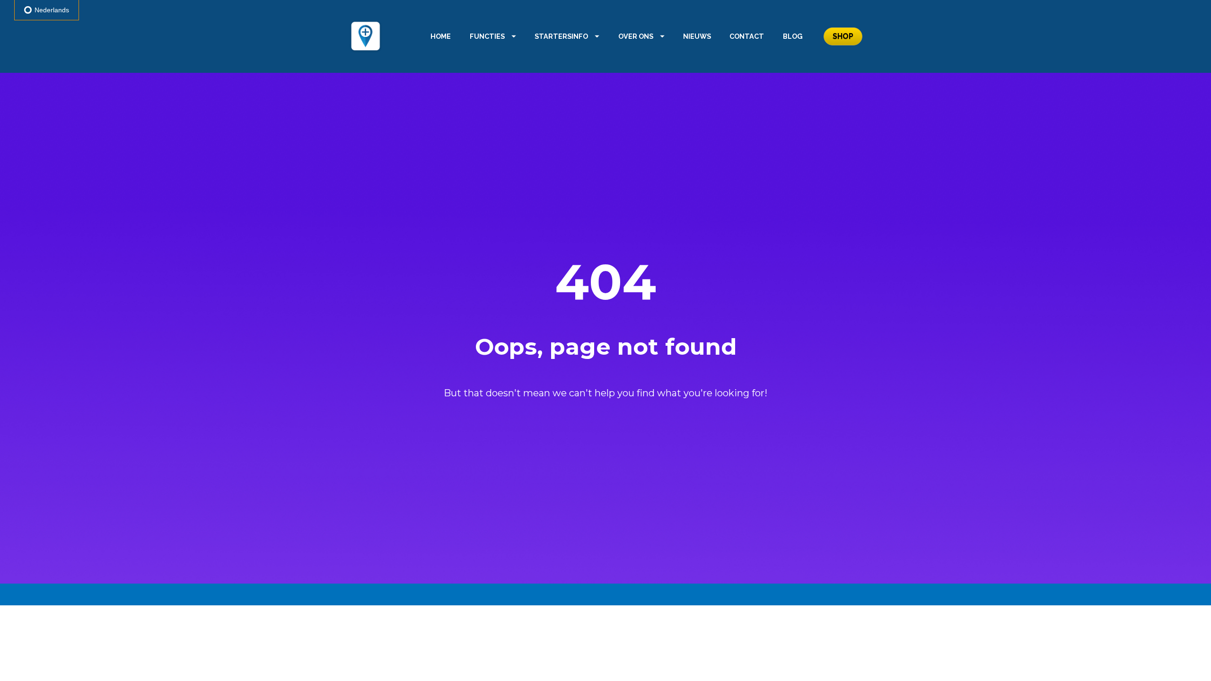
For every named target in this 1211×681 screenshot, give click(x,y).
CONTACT (746, 36)
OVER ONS (635, 36)
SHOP (843, 36)
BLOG (793, 36)
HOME (440, 36)
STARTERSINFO (561, 36)
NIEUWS (697, 36)
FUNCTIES (487, 36)
